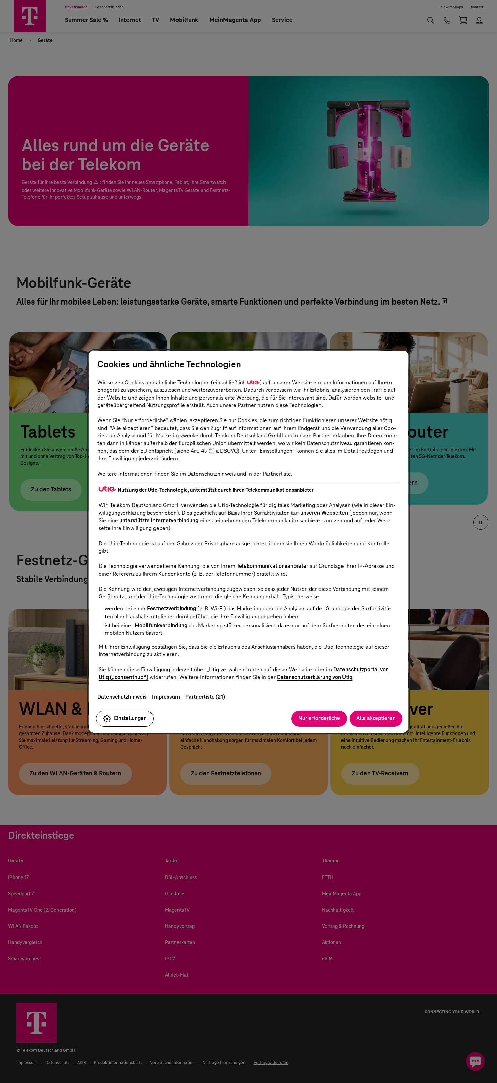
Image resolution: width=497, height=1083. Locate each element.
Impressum (166, 696)
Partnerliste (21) (205, 696)
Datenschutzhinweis (122, 696)
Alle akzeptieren (376, 718)
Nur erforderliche (319, 718)
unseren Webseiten (324, 512)
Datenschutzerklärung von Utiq (314, 677)
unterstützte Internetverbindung (158, 520)
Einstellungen (130, 718)
